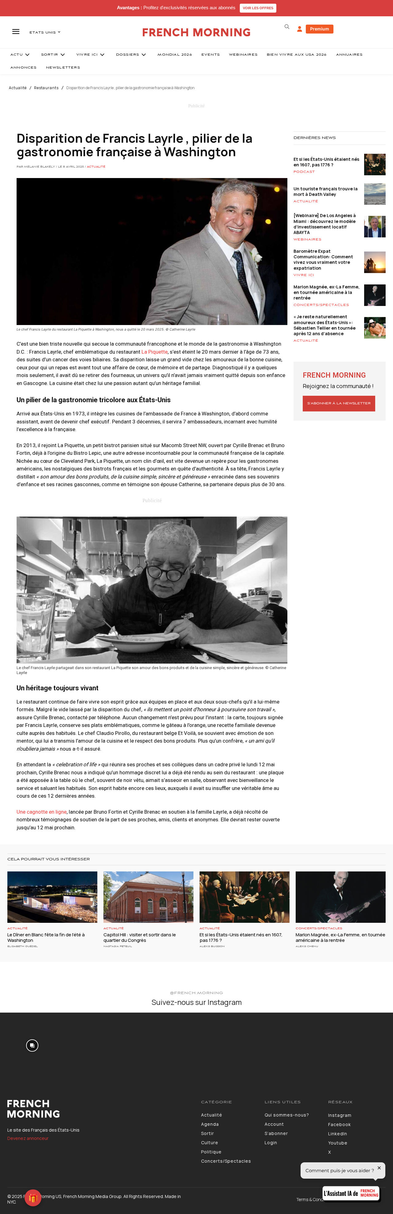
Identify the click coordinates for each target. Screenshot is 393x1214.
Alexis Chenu (307, 946)
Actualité (18, 88)
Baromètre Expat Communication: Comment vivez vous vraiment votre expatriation (323, 259)
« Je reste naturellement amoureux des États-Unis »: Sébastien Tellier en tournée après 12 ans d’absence (325, 325)
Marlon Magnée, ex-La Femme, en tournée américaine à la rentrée (327, 292)
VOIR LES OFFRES (258, 8)
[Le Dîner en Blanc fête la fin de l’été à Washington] (52, 897)
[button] (286, 26)
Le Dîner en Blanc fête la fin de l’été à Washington (46, 937)
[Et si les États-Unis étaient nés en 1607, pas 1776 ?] (245, 897)
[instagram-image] (32, 1045)
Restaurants (46, 88)
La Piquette (155, 352)
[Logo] (99, 1109)
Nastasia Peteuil (117, 946)
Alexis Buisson (212, 946)
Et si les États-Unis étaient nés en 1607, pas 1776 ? (326, 162)
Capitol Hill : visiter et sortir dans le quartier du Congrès (139, 937)
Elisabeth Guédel (22, 946)
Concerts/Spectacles (321, 305)
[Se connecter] (299, 29)
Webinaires (307, 239)
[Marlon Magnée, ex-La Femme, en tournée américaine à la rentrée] (341, 897)
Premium (319, 28)
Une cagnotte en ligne (42, 812)
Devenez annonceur (28, 1138)
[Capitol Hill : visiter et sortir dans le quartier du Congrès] (148, 897)
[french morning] (196, 32)
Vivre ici (304, 275)
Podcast (304, 172)
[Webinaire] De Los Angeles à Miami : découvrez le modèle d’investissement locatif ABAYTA (325, 223)
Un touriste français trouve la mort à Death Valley (326, 191)
